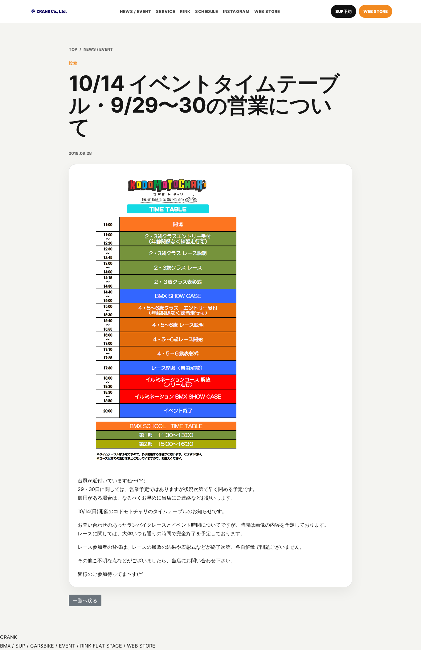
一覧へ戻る (85, 600)
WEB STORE (267, 11)
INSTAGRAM (236, 11)
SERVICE (165, 11)
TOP (73, 49)
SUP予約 (343, 11)
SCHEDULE (206, 11)
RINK (185, 11)
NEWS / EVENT (135, 11)
